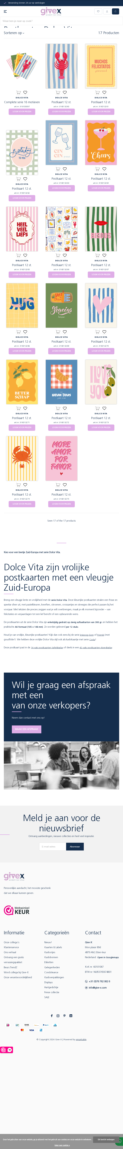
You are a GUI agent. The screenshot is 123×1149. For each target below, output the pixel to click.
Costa (92, 640)
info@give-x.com (98, 988)
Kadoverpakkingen (54, 977)
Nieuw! (48, 942)
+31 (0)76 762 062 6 (99, 981)
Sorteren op (13, 33)
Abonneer (75, 846)
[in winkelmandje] (18, 92)
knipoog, (84, 635)
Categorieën (56, 933)
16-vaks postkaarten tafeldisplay (47, 648)
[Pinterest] (64, 1015)
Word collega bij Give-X (16, 972)
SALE (46, 997)
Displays (48, 982)
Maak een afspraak (26, 729)
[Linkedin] (71, 1015)
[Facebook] (52, 1015)
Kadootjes (49, 952)
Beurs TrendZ (10, 967)
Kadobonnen (51, 957)
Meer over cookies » (62, 1145)
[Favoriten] (25, 92)
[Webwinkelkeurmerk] (16, 910)
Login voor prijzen (22, 112)
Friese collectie (51, 992)
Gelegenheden (52, 967)
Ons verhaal (10, 952)
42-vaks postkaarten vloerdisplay (96, 648)
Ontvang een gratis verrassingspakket (14, 960)
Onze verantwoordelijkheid (18, 977)
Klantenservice (11, 947)
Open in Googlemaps (108, 957)
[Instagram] (58, 1015)
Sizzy (91, 635)
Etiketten (48, 962)
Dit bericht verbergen (106, 1140)
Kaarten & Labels (53, 947)
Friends (100, 635)
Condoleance (51, 972)
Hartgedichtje (51, 987)
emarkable (81, 1039)
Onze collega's (11, 942)
